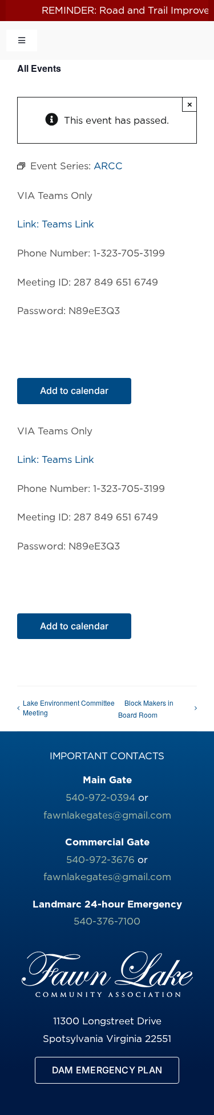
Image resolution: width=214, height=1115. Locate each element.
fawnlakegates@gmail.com (107, 815)
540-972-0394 (100, 797)
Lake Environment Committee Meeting (69, 707)
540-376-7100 (107, 921)
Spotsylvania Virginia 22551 (107, 1038)
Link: (29, 224)
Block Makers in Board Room (145, 708)
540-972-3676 (100, 859)
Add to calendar (74, 390)
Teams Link (68, 224)
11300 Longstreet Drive (107, 1021)
